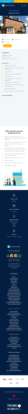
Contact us (14, 211)
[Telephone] (22, 5)
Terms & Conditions (14, 364)
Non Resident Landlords (14, 326)
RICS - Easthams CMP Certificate (14, 370)
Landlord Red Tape (14, 325)
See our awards (16, 260)
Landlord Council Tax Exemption (14, 328)
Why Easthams (14, 282)
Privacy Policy (11, 266)
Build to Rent (14, 281)
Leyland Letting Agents (14, 296)
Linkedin (19, 236)
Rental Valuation (14, 311)
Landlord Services (14, 278)
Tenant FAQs (14, 343)
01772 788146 (14, 201)
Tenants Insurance (14, 340)
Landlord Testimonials (14, 320)
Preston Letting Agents (14, 288)
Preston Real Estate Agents (14, 304)
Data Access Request (14, 366)
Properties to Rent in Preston (14, 344)
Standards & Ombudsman (14, 359)
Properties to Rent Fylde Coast (14, 346)
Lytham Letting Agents (14, 290)
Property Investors (14, 319)
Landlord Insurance (14, 323)
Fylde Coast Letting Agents (14, 291)
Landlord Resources (14, 322)
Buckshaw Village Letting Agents (14, 302)
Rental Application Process (14, 338)
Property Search (14, 337)
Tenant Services (14, 279)
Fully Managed (14, 316)
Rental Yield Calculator (14, 313)
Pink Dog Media (16, 398)
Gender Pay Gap (14, 369)
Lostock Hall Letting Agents (14, 293)
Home (14, 276)
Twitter (14, 236)
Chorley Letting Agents (14, 299)
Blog (14, 284)
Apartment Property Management (14, 329)
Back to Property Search (14, 10)
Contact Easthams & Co (14, 356)
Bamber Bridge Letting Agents (14, 295)
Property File (14, 287)
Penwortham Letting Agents (14, 298)
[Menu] (25, 5)
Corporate (14, 347)
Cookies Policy (14, 367)
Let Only (14, 317)
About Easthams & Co (14, 355)
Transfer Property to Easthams (14, 314)
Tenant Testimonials (14, 341)
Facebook (9, 236)
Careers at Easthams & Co (14, 358)
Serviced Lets (14, 285)
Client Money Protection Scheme (14, 361)
